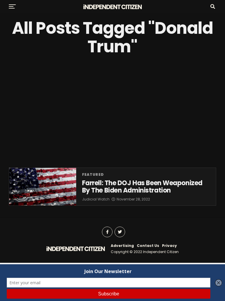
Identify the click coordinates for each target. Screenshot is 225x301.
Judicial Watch (96, 199)
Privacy (169, 245)
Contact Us (148, 245)
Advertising (122, 245)
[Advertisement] (112, 112)
